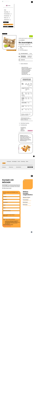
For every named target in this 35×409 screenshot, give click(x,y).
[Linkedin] (29, 167)
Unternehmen (5, 202)
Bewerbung (23, 161)
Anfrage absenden (7, 225)
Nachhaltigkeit (14, 161)
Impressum (4, 167)
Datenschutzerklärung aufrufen (8, 224)
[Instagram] (32, 167)
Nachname (5, 199)
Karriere (19, 161)
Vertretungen (9, 161)
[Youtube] (30, 167)
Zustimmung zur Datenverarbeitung (9, 219)
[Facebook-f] (28, 167)
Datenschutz (11, 167)
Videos (27, 161)
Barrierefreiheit (18, 167)
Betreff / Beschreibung (7, 210)
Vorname (5, 196)
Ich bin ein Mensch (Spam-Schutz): (9, 214)
